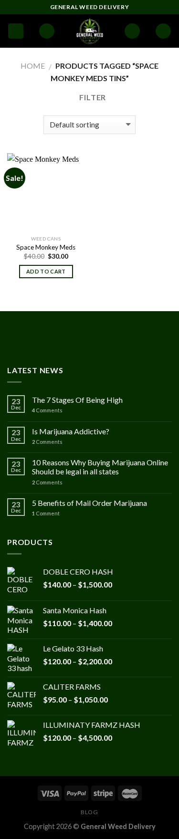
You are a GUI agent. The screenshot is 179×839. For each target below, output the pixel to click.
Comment (46, 513)
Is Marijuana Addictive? (70, 431)
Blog (89, 812)
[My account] (132, 31)
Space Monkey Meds (45, 247)
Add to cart (46, 271)
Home (33, 65)
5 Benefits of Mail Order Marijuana (89, 502)
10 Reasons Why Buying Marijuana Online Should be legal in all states (100, 467)
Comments (47, 410)
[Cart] (163, 31)
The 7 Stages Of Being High (77, 399)
